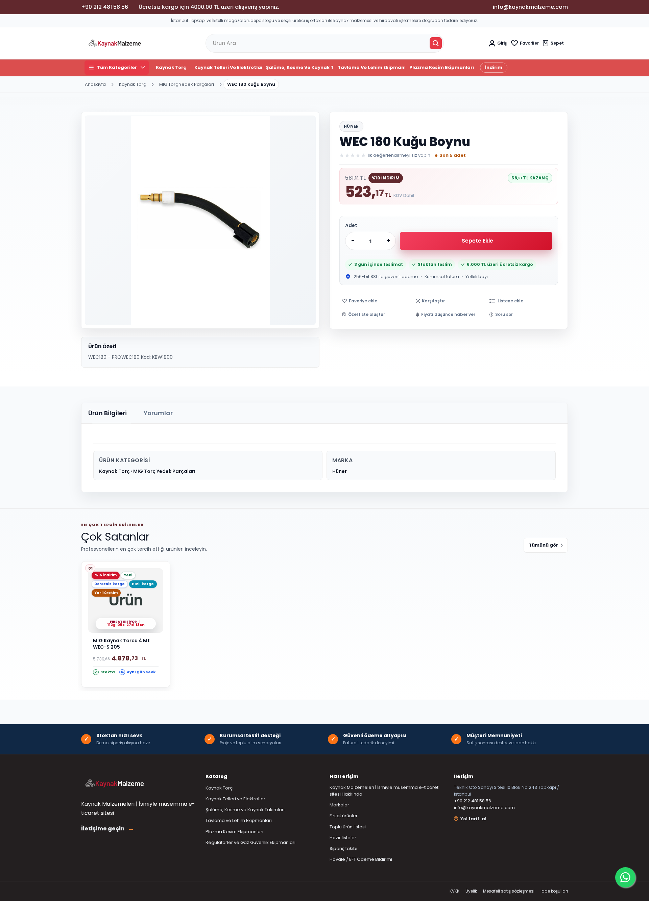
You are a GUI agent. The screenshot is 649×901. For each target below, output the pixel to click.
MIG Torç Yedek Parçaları (186, 84)
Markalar (339, 805)
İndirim (493, 67)
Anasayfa (95, 84)
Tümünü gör (543, 545)
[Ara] (436, 43)
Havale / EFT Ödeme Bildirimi (361, 859)
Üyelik (471, 891)
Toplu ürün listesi (348, 827)
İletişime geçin (107, 828)
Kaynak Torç (171, 67)
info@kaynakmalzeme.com (484, 807)
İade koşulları (554, 891)
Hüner (351, 126)
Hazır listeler (343, 837)
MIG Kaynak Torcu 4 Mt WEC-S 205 (121, 644)
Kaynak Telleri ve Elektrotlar (228, 67)
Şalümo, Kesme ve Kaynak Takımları (299, 67)
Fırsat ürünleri (344, 815)
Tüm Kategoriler (117, 67)
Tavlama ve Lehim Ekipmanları (371, 67)
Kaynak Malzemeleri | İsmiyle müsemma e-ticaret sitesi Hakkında (384, 790)
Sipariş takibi (343, 848)
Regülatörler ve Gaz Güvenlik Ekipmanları (250, 842)
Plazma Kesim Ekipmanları (441, 67)
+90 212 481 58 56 (472, 801)
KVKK (454, 891)
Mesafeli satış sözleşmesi (508, 891)
